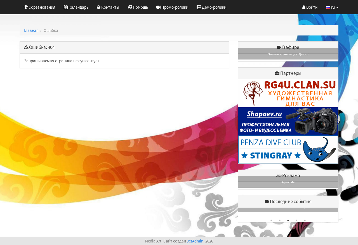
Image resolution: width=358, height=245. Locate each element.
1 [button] (271, 220)
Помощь (140, 7)
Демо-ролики (213, 7)
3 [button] (288, 220)
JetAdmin (195, 241)
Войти (311, 7)
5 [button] (305, 220)
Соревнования (41, 7)
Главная (31, 30)
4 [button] (296, 220)
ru (333, 7)
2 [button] (279, 220)
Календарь (78, 7)
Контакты (109, 7)
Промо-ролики (174, 7)
